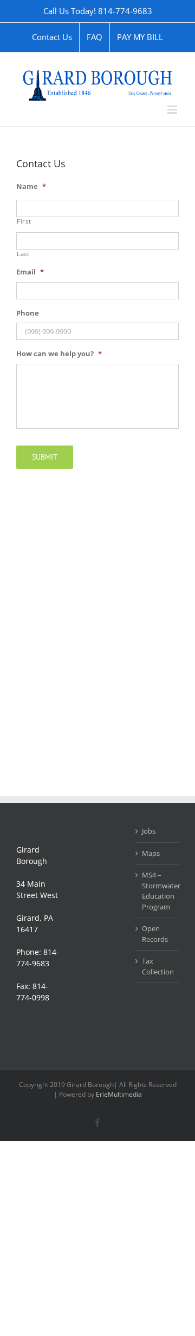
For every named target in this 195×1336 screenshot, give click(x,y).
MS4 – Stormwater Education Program (157, 891)
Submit (44, 457)
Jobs (148, 831)
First (24, 221)
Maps (151, 853)
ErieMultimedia (119, 1094)
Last (23, 254)
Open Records (155, 934)
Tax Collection (157, 966)
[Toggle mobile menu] (173, 109)
